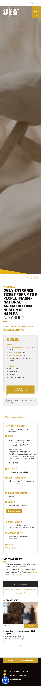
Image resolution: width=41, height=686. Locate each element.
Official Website (12, 548)
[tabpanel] (20, 623)
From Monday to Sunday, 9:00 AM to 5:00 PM (20, 591)
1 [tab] (20, 645)
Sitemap (25, 671)
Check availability (20, 389)
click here (33, 572)
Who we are (14, 671)
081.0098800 (21, 584)
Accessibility (15, 679)
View (31, 625)
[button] (14, 417)
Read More (17, 575)
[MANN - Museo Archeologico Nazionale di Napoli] (20, 613)
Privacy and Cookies (18, 675)
